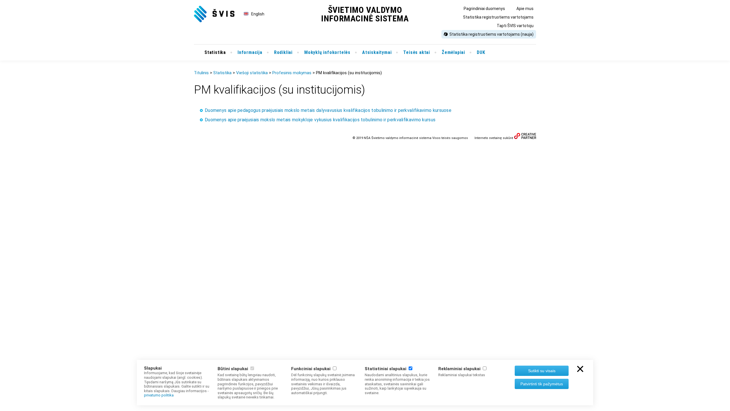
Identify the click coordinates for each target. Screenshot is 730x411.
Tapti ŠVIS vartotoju (515, 25)
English (257, 14)
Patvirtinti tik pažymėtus (541, 384)
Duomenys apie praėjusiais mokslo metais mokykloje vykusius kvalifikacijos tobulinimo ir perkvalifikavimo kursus (320, 119)
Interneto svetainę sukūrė (493, 138)
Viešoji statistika (252, 72)
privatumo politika (159, 395)
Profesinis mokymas (291, 72)
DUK (481, 52)
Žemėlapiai (453, 52)
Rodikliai (283, 52)
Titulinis (201, 72)
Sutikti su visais (541, 370)
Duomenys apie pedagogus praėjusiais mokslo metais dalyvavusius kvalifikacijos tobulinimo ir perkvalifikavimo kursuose (328, 110)
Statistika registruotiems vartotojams (498, 17)
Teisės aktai (416, 52)
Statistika (215, 52)
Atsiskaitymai (377, 52)
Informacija (250, 52)
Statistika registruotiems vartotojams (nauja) (491, 34)
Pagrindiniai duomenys (484, 8)
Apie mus (525, 8)
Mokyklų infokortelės (327, 52)
